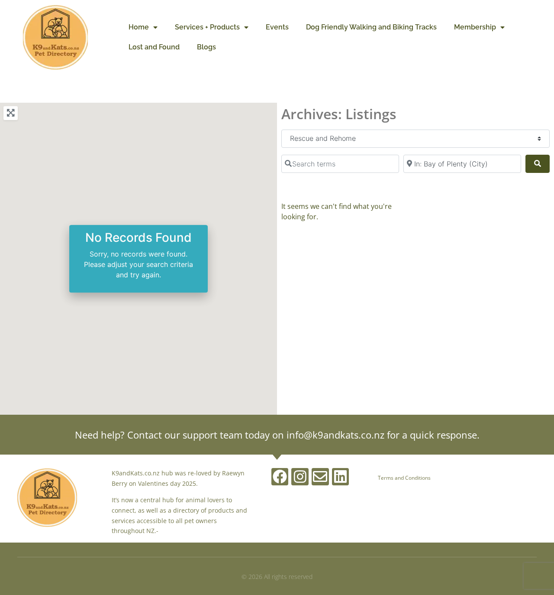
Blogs (206, 47)
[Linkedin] (340, 476)
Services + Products (207, 27)
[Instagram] (300, 476)
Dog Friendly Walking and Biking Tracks (371, 27)
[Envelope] (320, 476)
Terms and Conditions (404, 477)
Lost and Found (154, 47)
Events (277, 27)
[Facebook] (280, 476)
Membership (475, 27)
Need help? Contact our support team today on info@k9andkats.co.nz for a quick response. (277, 434)
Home (139, 27)
